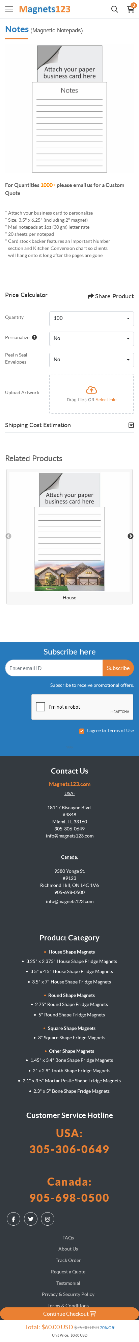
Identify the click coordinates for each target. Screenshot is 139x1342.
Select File (105, 400)
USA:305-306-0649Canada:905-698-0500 (69, 1165)
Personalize (17, 337)
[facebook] (14, 1219)
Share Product (114, 297)
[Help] (33, 337)
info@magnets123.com (69, 901)
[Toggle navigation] (9, 9)
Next (130, 536)
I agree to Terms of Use (110, 730)
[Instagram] (48, 1219)
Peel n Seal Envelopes (16, 358)
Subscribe (118, 668)
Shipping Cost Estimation (38, 425)
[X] (31, 1219)
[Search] (114, 9)
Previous (8, 536)
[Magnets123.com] (45, 9)
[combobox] (91, 318)
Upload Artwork (22, 392)
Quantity (14, 317)
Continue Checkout (66, 1314)
